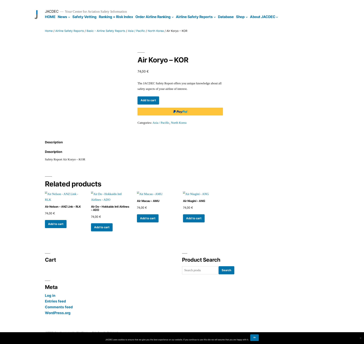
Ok (254, 337)
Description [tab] (54, 142)
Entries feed (55, 301)
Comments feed (59, 307)
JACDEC (51, 11)
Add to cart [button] (55, 224)
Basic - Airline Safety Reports (106, 31)
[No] (360, 338)
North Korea (156, 31)
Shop (240, 17)
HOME (50, 17)
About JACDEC (262, 17)
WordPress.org (58, 313)
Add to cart (148, 100)
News (62, 17)
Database (226, 17)
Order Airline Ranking (153, 17)
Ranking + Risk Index (116, 17)
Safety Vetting (84, 17)
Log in (50, 295)
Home (49, 31)
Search (226, 270)
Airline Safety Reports (194, 17)
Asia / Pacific (136, 31)
